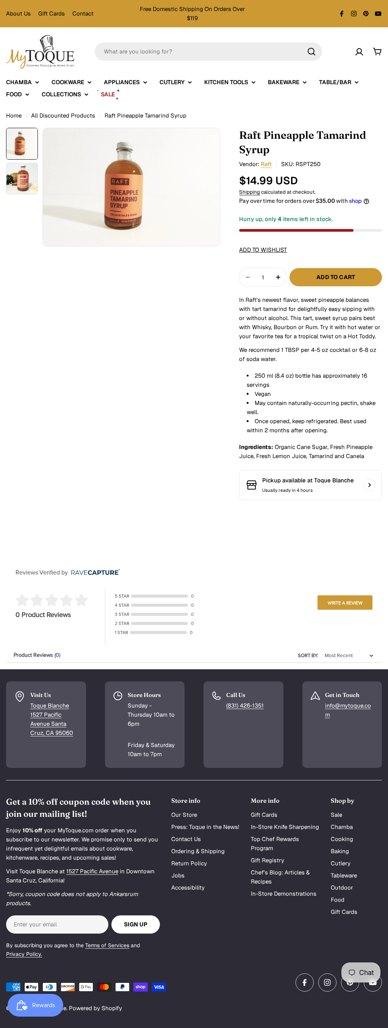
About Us (18, 13)
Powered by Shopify (95, 1008)
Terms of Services (107, 945)
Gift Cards (51, 13)
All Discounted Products (63, 115)
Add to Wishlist (263, 249)
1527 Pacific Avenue (92, 871)
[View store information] (369, 485)
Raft (266, 164)
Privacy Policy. (24, 954)
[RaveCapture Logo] (93, 573)
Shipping (249, 191)
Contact (83, 13)
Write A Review (345, 603)
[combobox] (208, 51)
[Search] (311, 51)
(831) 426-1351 (245, 705)
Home (14, 115)
